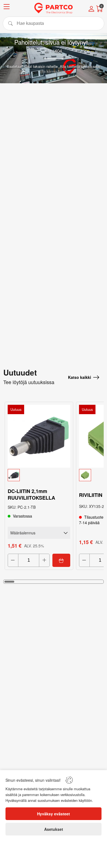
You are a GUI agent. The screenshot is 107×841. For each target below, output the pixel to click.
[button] (39, 475)
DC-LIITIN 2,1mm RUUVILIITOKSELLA (31, 494)
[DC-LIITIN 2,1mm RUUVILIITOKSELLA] (39, 436)
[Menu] (6, 7)
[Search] (53, 23)
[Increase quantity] (44, 560)
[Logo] (53, 8)
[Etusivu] (47, 51)
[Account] (91, 9)
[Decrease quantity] (13, 560)
